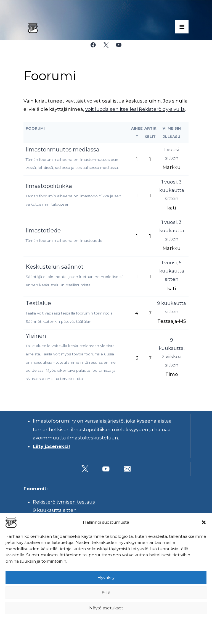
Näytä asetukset (106, 607)
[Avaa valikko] (182, 26)
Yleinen (36, 335)
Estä (106, 592)
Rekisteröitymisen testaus (64, 502)
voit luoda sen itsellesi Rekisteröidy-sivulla (135, 109)
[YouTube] (119, 45)
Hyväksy (106, 577)
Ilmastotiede (43, 230)
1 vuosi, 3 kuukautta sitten (171, 190)
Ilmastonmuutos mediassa (62, 149)
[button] (203, 522)
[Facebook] (93, 45)
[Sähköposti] (127, 469)
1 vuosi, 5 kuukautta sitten (171, 271)
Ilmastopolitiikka (49, 185)
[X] (106, 45)
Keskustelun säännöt (55, 266)
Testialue (38, 303)
